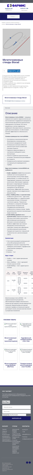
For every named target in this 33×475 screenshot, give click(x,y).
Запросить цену (14, 71)
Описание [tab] (7, 108)
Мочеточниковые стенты (18, 101)
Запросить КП (8, 8)
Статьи (14, 426)
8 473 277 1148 (24, 8)
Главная (3, 22)
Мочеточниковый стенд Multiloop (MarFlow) (10, 365)
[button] (1, 1)
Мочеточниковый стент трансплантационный (11, 339)
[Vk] (30, 462)
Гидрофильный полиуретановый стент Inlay (26, 339)
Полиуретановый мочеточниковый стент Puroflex (26, 365)
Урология (8, 22)
